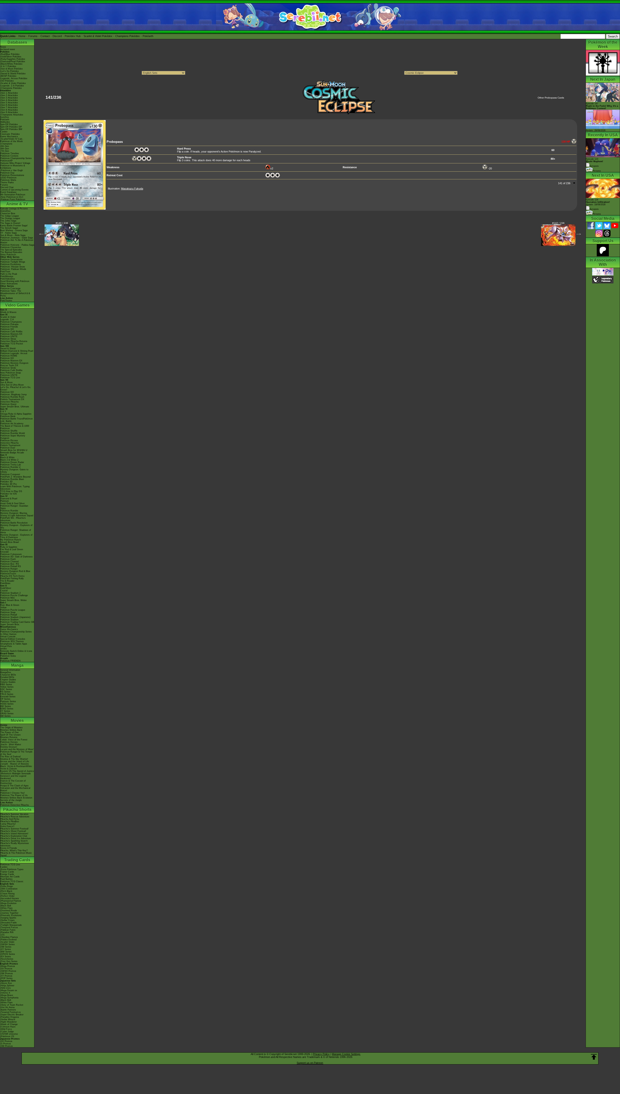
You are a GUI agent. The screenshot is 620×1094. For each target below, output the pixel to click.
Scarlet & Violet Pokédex (98, 36)
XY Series (5, 711)
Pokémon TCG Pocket (11, 343)
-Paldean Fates (8, 930)
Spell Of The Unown (10, 735)
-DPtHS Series (7, 954)
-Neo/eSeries (6, 959)
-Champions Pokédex (11, 88)
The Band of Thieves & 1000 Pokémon (14, 427)
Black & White (7, 457)
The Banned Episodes (11, 252)
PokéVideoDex (7, 279)
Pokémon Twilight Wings (12, 262)
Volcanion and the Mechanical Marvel (15, 789)
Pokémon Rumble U (10, 467)
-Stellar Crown (7, 920)
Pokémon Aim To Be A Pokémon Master (16, 241)
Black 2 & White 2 (9, 460)
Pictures (597, 171)
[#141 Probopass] (75, 208)
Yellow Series (7, 687)
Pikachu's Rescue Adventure (14, 816)
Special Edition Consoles (12, 639)
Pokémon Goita (8, 656)
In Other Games (8, 634)
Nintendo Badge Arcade (12, 452)
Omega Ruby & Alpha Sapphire (15, 414)
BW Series (5, 706)
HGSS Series (7, 704)
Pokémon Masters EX (11, 334)
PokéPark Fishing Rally (12, 578)
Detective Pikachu (9, 402)
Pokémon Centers (9, 156)
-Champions (6, 144)
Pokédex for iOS (8, 494)
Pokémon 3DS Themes (12, 641)
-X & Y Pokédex (8, 66)
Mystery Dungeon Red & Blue (15, 571)
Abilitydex (5, 122)
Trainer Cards (7, 872)
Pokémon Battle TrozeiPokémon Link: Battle (16, 420)
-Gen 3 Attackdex (9, 98)
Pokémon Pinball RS (10, 566)
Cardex (4, 131)
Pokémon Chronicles (10, 247)
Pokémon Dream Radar (12, 462)
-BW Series (6, 951)
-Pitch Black (6, 891)
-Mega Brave (6, 995)
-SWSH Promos (8, 971)
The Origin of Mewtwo (11, 727)
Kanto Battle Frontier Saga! (14, 225)
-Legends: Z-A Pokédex (12, 85)
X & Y (3, 411)
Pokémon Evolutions (10, 264)
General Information (10, 670)
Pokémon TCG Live (10, 377)
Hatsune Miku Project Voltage (15, 163)
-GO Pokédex (7, 81)
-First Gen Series (8, 961)
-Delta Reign (6, 886)
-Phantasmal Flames (10, 901)
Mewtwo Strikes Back (11, 730)
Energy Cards (7, 874)
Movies (17, 720)
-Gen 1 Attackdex (9, 93)
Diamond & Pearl (8, 498)
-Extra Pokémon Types (11, 869)
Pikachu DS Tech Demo (12, 576)
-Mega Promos (7, 966)
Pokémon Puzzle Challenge (14, 595)
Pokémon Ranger (9, 569)
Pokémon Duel (7, 448)
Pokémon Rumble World (12, 433)
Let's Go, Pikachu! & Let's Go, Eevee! (15, 388)
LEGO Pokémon (8, 177)
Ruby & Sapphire (8, 547)
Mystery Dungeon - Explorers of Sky (16, 526)
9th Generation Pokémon (12, 194)
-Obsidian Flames (9, 937)
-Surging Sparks (8, 918)
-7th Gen (4, 151)
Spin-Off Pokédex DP (11, 127)
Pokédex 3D (6, 481)
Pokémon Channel (9, 561)
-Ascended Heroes (9, 898)
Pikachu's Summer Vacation (14, 814)
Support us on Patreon (310, 1062)
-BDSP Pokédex (8, 76)
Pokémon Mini (7, 598)
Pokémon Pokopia (9, 324)
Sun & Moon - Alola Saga (12, 235)
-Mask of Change (9, 1024)
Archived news (7, 49)
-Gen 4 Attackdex (9, 100)
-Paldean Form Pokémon (12, 199)
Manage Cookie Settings (346, 1054)
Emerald (4, 552)
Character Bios (7, 213)
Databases (17, 42)
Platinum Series (8, 701)
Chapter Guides (8, 679)
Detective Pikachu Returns (13, 341)
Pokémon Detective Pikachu (14, 805)
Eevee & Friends (8, 848)
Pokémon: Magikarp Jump (13, 394)
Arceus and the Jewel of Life (14, 761)
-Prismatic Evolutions (11, 915)
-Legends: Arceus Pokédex (13, 78)
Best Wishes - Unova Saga (14, 230)
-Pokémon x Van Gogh (11, 170)
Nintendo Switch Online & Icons (16, 651)
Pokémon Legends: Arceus (13, 353)
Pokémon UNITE (8, 336)
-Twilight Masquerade (11, 925)
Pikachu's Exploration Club (13, 836)
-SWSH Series (7, 944)
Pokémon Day (7, 173)
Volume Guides (8, 682)
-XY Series (5, 949)
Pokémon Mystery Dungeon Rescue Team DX (14, 364)
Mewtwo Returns (8, 737)
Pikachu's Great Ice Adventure (15, 838)
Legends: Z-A (7, 319)
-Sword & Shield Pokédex (13, 73)
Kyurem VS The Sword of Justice (17, 771)
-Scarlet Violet (7, 942)
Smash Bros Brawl (9, 542)
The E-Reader (7, 581)
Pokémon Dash (8, 559)
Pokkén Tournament (10, 445)
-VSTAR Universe (9, 1034)
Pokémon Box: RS (9, 564)
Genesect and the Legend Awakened (13, 777)
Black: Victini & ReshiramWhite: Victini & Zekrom (16, 767)
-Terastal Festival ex (10, 1012)
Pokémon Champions (11, 322)
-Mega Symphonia (9, 997)
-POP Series (6, 978)
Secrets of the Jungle (11, 800)
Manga (17, 665)
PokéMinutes (6, 276)
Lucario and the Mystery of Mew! (17, 749)
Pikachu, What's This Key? (14, 850)
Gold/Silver (5, 588)
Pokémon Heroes (9, 742)
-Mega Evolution (8, 903)
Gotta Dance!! (7, 826)
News (3, 47)
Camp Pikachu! (8, 824)
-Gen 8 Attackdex (9, 110)
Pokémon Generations (11, 259)
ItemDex (4, 117)
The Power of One (9, 732)
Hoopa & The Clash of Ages (14, 785)
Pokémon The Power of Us (14, 795)
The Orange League (10, 218)
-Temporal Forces (9, 927)
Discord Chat (7, 187)
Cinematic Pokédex (10, 134)
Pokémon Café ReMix (11, 331)
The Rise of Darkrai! (10, 756)
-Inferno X (5, 993)
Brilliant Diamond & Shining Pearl (16, 351)
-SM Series (5, 947)
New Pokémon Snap (10, 373)
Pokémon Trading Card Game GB (17, 622)
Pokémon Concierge (10, 288)
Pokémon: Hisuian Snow (12, 267)
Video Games (17, 305)
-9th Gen (4, 146)
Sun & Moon (6, 382)
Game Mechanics (9, 136)
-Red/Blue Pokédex (10, 54)
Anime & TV (17, 204)
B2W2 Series (6, 708)
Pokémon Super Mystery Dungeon (12, 436)
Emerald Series (8, 696)
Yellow (3, 607)
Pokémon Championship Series (16, 158)
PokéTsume (6, 300)
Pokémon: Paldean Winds (13, 269)
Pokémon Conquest (10, 474)
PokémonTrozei (8, 573)
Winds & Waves (8, 312)
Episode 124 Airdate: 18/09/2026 (598, 202)
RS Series (5, 692)
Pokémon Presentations (12, 175)
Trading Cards (17, 860)
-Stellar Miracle (7, 1019)
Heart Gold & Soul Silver (12, 503)
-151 (2, 935)
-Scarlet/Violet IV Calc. (11, 139)
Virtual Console (8, 636)
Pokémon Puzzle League (12, 610)
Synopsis (594, 209)
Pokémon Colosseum (11, 554)
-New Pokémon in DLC (11, 197)
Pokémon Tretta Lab (10, 464)
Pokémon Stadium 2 (10, 593)
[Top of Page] (594, 1057)
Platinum (4, 501)
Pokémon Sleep (8, 339)
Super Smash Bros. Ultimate (14, 406)
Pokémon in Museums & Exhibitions (12, 166)
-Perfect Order (7, 896)
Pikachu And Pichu (9, 819)
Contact (45, 36)
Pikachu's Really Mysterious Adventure (14, 844)
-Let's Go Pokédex (9, 71)
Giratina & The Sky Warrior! (14, 759)
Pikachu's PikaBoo (9, 821)
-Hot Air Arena (7, 1007)
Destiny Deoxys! (8, 747)
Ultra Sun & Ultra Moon (12, 385)
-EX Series (5, 956)
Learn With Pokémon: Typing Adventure (15, 487)
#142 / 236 (558, 223)
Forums (33, 36)
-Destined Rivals (8, 910)
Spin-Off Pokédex (9, 124)
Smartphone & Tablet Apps (13, 644)
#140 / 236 (62, 223)
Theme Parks (7, 182)
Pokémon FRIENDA (10, 661)
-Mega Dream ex (8, 990)
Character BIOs (8, 675)
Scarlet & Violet (8, 317)
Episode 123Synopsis (594, 162)
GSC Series (6, 689)
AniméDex (5, 211)
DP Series (5, 699)
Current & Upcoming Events (14, 190)
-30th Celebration (8, 889)
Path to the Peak (8, 274)
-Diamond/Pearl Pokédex (12, 61)
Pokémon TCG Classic (11, 881)
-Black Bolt (5, 905)
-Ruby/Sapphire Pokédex (12, 59)
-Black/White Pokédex (11, 64)
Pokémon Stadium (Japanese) (15, 617)
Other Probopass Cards (551, 97)
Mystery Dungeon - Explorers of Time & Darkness (16, 536)
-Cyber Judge (7, 1031)
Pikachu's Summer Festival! (14, 829)
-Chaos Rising (7, 893)
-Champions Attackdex (11, 115)
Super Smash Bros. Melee (13, 600)
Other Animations (9, 283)
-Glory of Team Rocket (11, 1005)
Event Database (8, 192)
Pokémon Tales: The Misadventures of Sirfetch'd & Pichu (15, 293)
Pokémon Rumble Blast (12, 479)
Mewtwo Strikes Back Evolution (16, 798)
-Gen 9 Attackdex (9, 112)
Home (21, 36)
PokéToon (5, 271)
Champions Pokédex (127, 36)
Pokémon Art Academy (11, 423)
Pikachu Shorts (17, 809)
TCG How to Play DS (11, 491)
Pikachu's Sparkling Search (14, 841)
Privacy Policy (321, 1054)
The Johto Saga (8, 221)
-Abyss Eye (6, 983)
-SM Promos (6, 973)
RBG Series (6, 684)
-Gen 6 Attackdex (9, 105)
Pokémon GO (7, 329)
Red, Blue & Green (9, 605)
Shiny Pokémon (8, 254)
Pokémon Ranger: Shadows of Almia (15, 531)
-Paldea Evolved (8, 939)
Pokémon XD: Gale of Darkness (16, 556)
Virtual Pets (6, 646)
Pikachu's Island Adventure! (14, 833)
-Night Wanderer (8, 1022)
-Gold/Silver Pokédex (10, 56)
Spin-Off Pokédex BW (11, 129)
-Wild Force (6, 1029)
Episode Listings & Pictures (14, 208)
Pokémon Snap (8, 612)
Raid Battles (6, 879)
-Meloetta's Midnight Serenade (15, 773)
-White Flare (6, 908)
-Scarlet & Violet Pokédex (13, 83)
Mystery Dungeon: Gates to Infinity (14, 470)
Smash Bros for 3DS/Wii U (13, 450)
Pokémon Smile (8, 368)
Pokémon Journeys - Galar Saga (16, 237)
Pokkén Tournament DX (12, 399)
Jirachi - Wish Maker (10, 744)
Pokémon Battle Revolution (14, 523)
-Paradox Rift (7, 932)
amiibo (3, 648)
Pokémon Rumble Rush (12, 397)
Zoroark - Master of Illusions (14, 764)
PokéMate (5, 583)
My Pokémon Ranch (10, 540)
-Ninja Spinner (7, 985)
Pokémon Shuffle (8, 431)
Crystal (4, 590)
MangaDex (5, 672)
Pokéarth (148, 36)
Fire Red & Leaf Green (11, 549)
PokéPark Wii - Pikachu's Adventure (13, 519)
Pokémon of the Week (11, 141)
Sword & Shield (8, 348)
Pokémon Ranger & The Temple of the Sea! (16, 753)
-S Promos (5, 1043)
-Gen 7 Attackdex (9, 107)
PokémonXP (6, 161)
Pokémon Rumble (9, 510)
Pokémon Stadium (9, 619)
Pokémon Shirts (8, 180)
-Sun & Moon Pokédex (11, 69)
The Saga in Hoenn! (10, 223)
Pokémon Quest (8, 404)
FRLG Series (6, 694)
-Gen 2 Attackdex (9, 95)
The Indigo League (9, 216)
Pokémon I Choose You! (12, 793)
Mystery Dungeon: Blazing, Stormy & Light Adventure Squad (16, 514)
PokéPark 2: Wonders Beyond (15, 477)
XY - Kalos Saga (8, 233)
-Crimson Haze (8, 1027)
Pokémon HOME (8, 356)
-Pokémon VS (7, 1036)
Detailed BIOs (7, 677)
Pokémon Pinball (8, 615)
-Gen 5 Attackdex (9, 102)
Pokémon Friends (9, 327)
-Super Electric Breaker (11, 1014)
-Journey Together (9, 913)
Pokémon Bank (8, 416)
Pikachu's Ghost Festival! (13, 831)
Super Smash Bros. (10, 624)
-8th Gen (4, 148)
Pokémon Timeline (9, 153)
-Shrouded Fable (8, 922)
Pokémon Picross (9, 440)
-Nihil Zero (5, 988)
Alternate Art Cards (10, 876)
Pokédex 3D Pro (8, 484)
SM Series (5, 716)
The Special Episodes (11, 250)
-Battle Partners (8, 1010)
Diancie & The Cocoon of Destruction (13, 782)
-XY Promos (6, 976)
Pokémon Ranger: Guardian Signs (14, 507)
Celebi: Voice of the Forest (13, 739)
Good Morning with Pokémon (14, 281)
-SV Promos (6, 968)
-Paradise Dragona (9, 1017)
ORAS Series (7, 713)
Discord (57, 36)
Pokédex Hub (73, 36)
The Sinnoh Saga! (9, 228)
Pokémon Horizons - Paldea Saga (17, 245)
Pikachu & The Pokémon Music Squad (16, 854)
